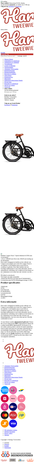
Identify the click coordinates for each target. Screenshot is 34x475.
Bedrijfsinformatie (9, 70)
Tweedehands (8, 64)
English (6, 446)
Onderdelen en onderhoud (11, 61)
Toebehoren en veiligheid (11, 62)
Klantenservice (8, 77)
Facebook (11, 6)
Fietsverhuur (8, 75)
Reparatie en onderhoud (11, 83)
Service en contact (9, 85)
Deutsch (6, 444)
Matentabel (7, 79)
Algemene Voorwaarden (11, 69)
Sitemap (6, 435)
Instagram (18, 6)
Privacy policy (8, 433)
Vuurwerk (7, 87)
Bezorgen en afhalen (10, 74)
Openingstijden (8, 67)
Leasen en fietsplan (9, 66)
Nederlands (7, 447)
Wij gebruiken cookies (10, 430)
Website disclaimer (9, 431)
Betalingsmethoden (9, 72)
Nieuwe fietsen (8, 59)
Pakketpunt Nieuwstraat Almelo (13, 80)
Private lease (8, 82)
